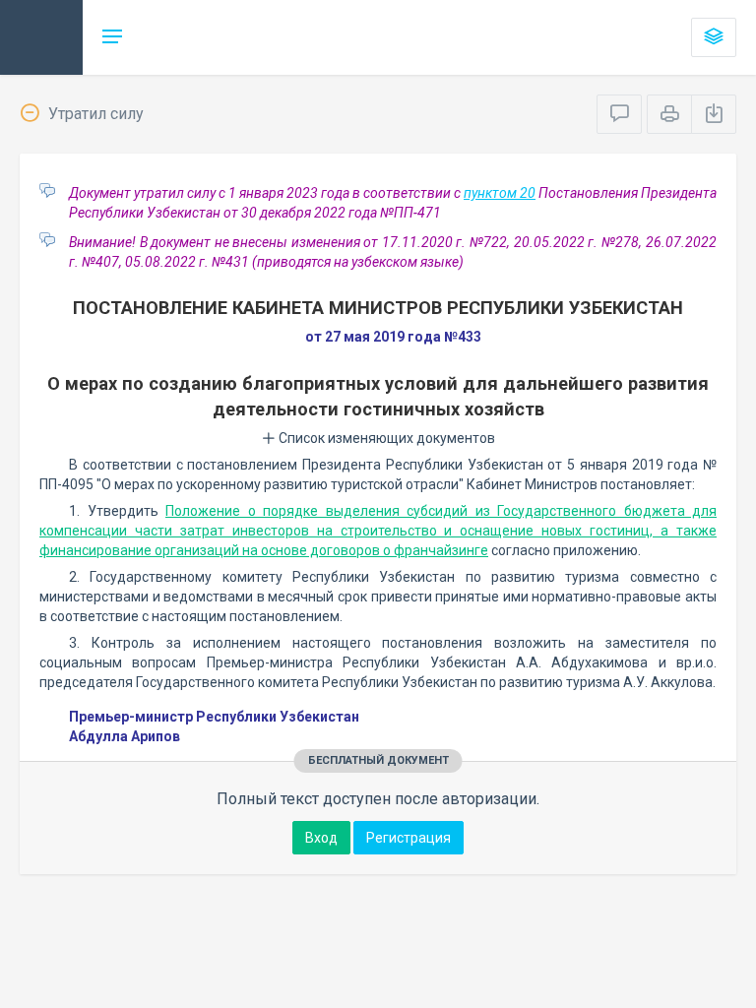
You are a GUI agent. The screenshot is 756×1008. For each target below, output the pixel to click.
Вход (321, 838)
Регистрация (408, 838)
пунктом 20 (500, 193)
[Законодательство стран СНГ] (41, 37)
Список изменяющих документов (385, 438)
